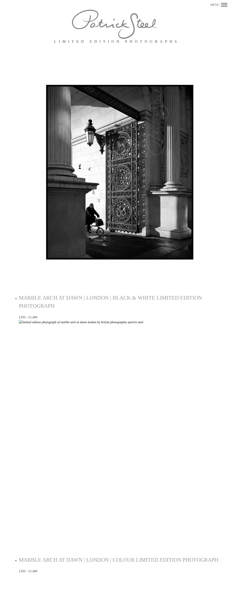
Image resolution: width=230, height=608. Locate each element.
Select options (52, 317)
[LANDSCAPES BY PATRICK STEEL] (115, 24)
